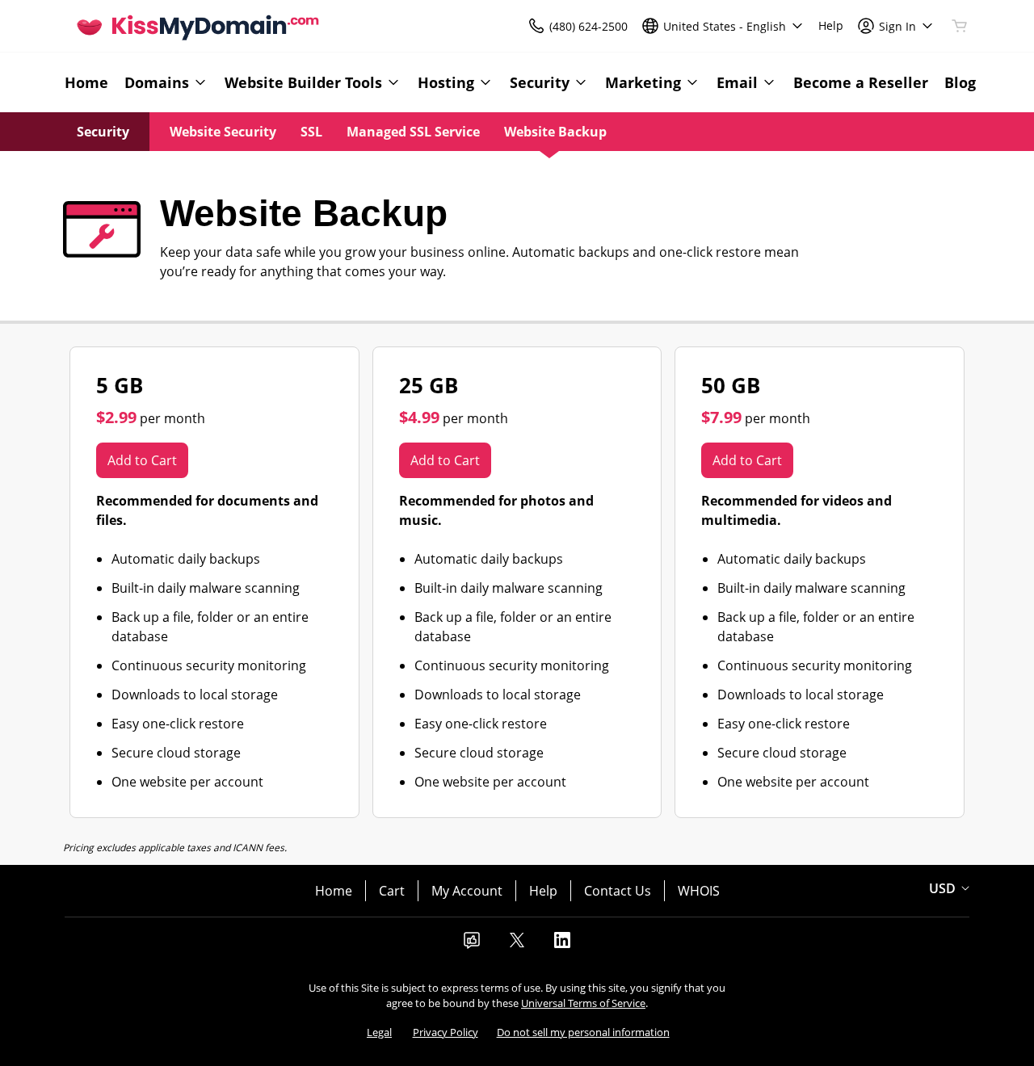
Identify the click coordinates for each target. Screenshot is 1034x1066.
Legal (379, 1032)
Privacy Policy (445, 1032)
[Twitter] (517, 945)
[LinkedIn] (562, 945)
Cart (392, 891)
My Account (466, 891)
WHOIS (699, 891)
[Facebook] (471, 945)
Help (543, 891)
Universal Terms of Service (583, 1003)
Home (333, 891)
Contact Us (617, 891)
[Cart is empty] (959, 25)
